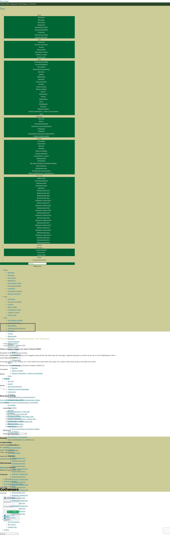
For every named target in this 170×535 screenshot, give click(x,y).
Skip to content (4, 1)
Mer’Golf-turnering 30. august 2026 (17, 414)
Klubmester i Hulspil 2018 (20, 490)
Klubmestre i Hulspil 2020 (20, 479)
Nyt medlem (11, 405)
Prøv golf (11, 381)
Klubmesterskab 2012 (18, 514)
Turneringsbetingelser (14, 447)
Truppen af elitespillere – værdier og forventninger (27, 373)
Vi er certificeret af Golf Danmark (13, 484)
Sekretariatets (4, 467)
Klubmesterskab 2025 (18, 458)
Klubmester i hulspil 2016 (20, 500)
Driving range (12, 315)
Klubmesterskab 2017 (18, 492)
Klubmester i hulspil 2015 (20, 506)
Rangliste (15, 368)
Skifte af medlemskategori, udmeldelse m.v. (21, 439)
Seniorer (15, 343)
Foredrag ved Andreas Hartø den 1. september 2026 (21, 419)
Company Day (12, 527)
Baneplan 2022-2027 (14, 294)
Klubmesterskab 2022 (18, 466)
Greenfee (10, 304)
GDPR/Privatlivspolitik (10, 481)
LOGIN (14, 511)
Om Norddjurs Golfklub (15, 320)
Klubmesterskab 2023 (18, 463)
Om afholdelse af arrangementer (18, 437)
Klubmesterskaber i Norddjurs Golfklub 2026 (19, 421)
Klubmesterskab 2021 (18, 471)
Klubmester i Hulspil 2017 (20, 495)
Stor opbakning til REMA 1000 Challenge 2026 (20, 416)
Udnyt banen (12, 278)
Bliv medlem (12, 325)
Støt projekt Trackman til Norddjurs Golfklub (25, 429)
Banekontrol (11, 280)
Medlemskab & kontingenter (16, 328)
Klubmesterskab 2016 (18, 498)
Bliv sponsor (12, 524)
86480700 (5, 447)
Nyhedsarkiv (6, 433)
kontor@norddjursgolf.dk (7, 450)
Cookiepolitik (8, 479)
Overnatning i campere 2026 (15, 426)
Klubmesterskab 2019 (18, 482)
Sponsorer (7, 519)
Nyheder (6, 516)
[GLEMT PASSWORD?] (5, 518)
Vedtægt (10, 333)
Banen (6, 270)
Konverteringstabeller (14, 286)
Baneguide (11, 275)
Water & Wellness (13, 431)
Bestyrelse (11, 331)
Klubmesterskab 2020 (18, 477)
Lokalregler (11, 288)
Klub (5, 317)
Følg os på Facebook (9, 486)
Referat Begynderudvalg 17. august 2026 (18, 411)
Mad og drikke (12, 307)
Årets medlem (12, 408)
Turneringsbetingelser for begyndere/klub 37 (21, 397)
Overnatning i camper (14, 310)
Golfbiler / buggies (13, 312)
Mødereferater (12, 336)
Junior (10, 376)
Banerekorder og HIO (14, 283)
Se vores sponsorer (13, 522)
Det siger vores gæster (14, 302)
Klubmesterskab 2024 (18, 461)
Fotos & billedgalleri (14, 323)
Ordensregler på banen (15, 291)
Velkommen (11, 299)
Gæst (5, 296)
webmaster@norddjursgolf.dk (8, 458)
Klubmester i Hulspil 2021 (20, 474)
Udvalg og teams (13, 347)
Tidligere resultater (17, 370)
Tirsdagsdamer (16, 360)
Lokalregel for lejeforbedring (15, 424)
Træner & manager (13, 341)
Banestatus (11, 272)
